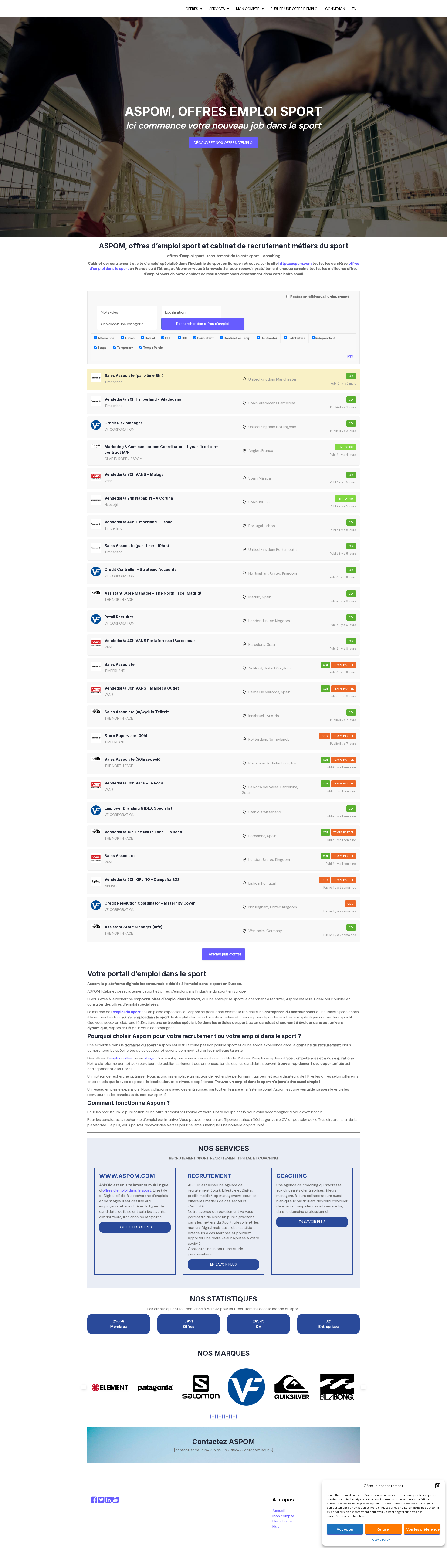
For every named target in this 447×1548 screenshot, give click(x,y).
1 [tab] (213, 1416)
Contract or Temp (236, 338)
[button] (437, 1486)
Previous (83, 1387)
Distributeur (296, 338)
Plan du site (282, 1521)
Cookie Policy (381, 1539)
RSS (350, 356)
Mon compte (247, 9)
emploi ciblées (121, 1058)
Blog (276, 1526)
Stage (102, 348)
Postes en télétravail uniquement (319, 296)
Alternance (105, 338)
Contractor (268, 338)
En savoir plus (223, 1264)
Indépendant (325, 338)
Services (217, 9)
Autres (129, 338)
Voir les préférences (423, 1529)
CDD (168, 338)
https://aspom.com (295, 263)
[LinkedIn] (108, 1501)
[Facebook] (94, 1501)
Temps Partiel (152, 348)
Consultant (205, 338)
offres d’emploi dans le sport (126, 1190)
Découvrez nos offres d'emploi (223, 142)
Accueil (278, 1510)
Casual (149, 338)
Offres (192, 9)
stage (149, 1058)
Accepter (345, 1529)
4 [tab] (234, 1416)
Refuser (383, 1529)
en (354, 9)
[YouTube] (115, 1501)
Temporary (124, 348)
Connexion (335, 9)
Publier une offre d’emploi (294, 9)
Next (363, 1387)
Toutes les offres (135, 1227)
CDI (184, 338)
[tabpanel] (110, 1387)
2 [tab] (220, 1416)
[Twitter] (101, 1501)
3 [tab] (227, 1416)
